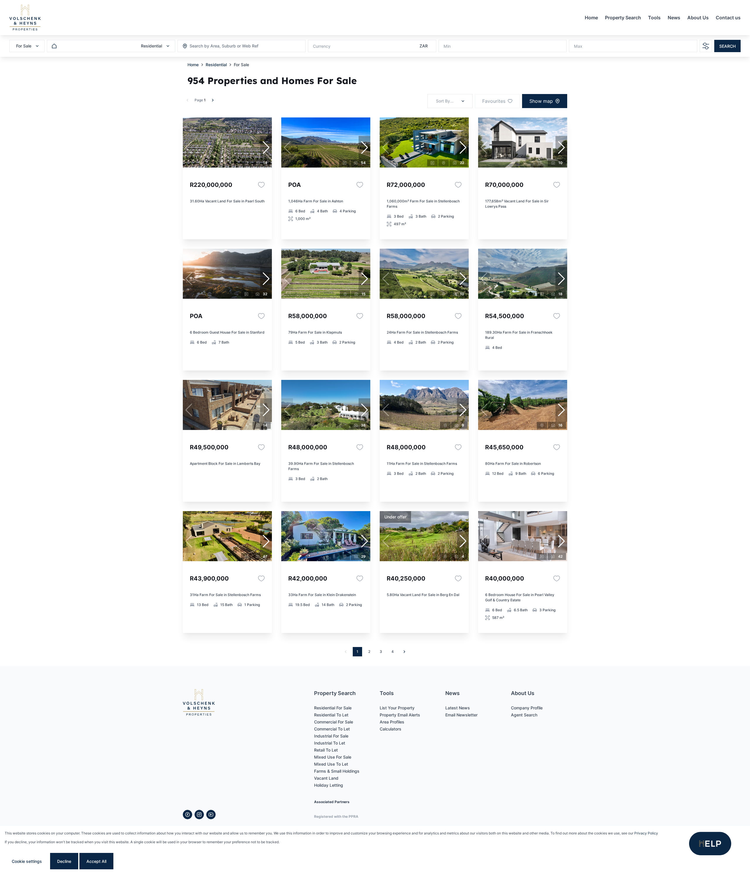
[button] (266, 147)
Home (193, 64)
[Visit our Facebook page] (187, 814)
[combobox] (221, 46)
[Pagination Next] (404, 651)
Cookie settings (27, 861)
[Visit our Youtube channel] (211, 814)
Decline (64, 861)
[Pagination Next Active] (212, 100)
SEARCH (727, 46)
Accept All (96, 861)
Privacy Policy (646, 833)
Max (578, 46)
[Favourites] (261, 184)
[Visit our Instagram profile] (199, 814)
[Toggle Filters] (706, 46)
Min (447, 46)
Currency (321, 46)
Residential (216, 64)
